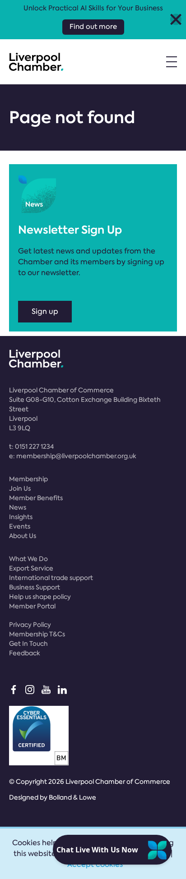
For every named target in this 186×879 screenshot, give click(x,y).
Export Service (31, 568)
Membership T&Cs (37, 634)
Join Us (20, 488)
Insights (21, 517)
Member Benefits (36, 498)
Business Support (34, 587)
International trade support (51, 578)
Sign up (45, 311)
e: (72, 456)
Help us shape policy (40, 597)
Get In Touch (28, 644)
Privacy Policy (30, 625)
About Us (22, 536)
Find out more (93, 26)
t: (31, 446)
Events (19, 526)
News (17, 507)
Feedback (24, 653)
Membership (28, 479)
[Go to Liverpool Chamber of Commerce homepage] (36, 62)
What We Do (28, 559)
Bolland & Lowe (72, 797)
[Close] (175, 19)
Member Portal (32, 606)
